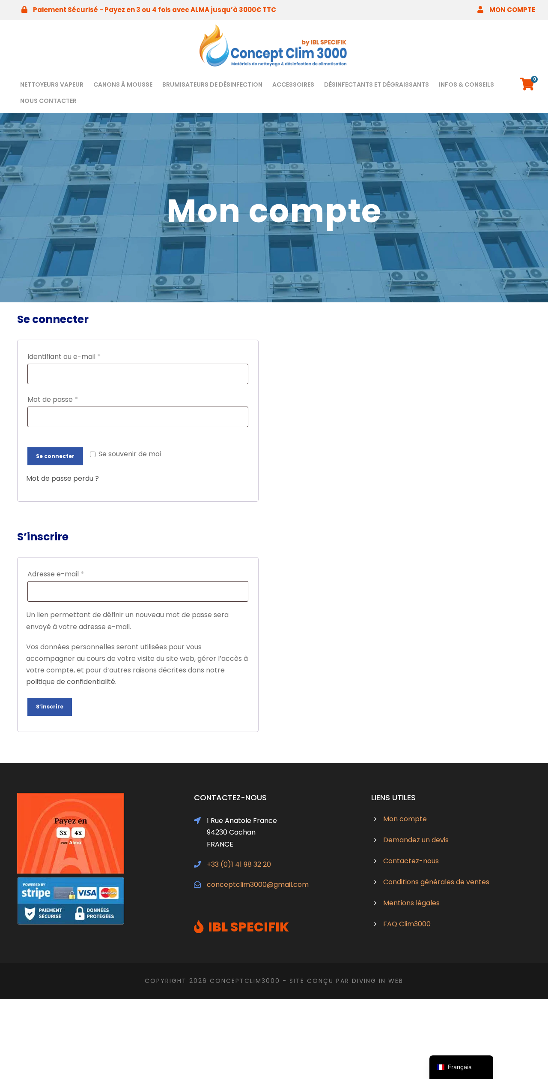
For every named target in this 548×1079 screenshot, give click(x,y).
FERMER (370, 513)
